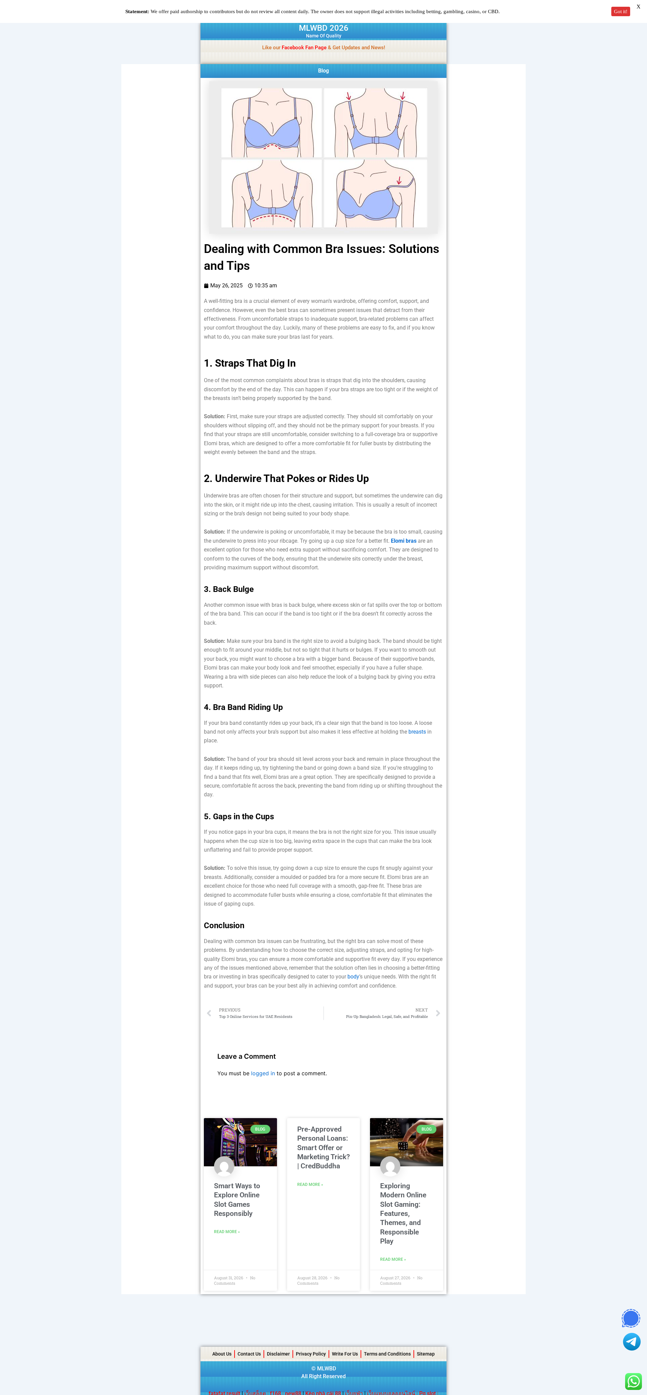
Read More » (227, 1231)
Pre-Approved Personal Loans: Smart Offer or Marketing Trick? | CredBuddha (323, 1147)
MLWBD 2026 (323, 28)
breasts (417, 732)
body (353, 976)
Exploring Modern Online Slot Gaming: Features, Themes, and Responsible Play (403, 1213)
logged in (263, 1073)
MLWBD (326, 1368)
